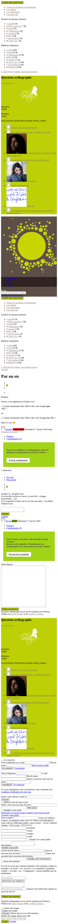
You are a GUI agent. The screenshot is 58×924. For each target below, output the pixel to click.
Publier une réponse (10, 609)
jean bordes (13, 38)
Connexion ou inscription (12, 295)
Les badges (11, 10)
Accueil (4, 370)
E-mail (44, 773)
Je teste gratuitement (18, 460)
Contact (9, 283)
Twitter (30, 831)
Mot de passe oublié (40, 765)
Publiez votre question (11, 896)
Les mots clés (12, 14)
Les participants (13, 12)
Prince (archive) (15, 26)
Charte (9, 285)
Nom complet (7, 818)
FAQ (8, 280)
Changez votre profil (10, 815)
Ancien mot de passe (10, 850)
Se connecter (18, 784)
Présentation (11, 278)
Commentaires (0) (14, 439)
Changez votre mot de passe (38, 813)
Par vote (9, 477)
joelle (10, 24)
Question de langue (9, 432)
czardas (11, 33)
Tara (10, 28)
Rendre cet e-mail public (40, 839)
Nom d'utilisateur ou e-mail (13, 762)
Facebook (31, 828)
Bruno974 (12, 67)
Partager (9, 436)
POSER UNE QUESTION (12, 2)
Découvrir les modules (19, 554)
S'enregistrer (19, 768)
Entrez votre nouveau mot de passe (16, 805)
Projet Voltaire (17, 614)
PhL (10, 36)
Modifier (5, 514)
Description (6, 845)
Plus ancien (11, 480)
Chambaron (13, 31)
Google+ (30, 833)
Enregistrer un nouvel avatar (13, 813)
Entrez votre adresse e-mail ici (14, 797)
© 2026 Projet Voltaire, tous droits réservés (19, 72)
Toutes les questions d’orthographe (21, 7)
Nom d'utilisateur (8, 773)
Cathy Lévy (13, 41)
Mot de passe (32, 776)
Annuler (4, 516)
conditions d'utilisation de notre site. (16, 792)
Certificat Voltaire (35, 614)
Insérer (5, 921)
